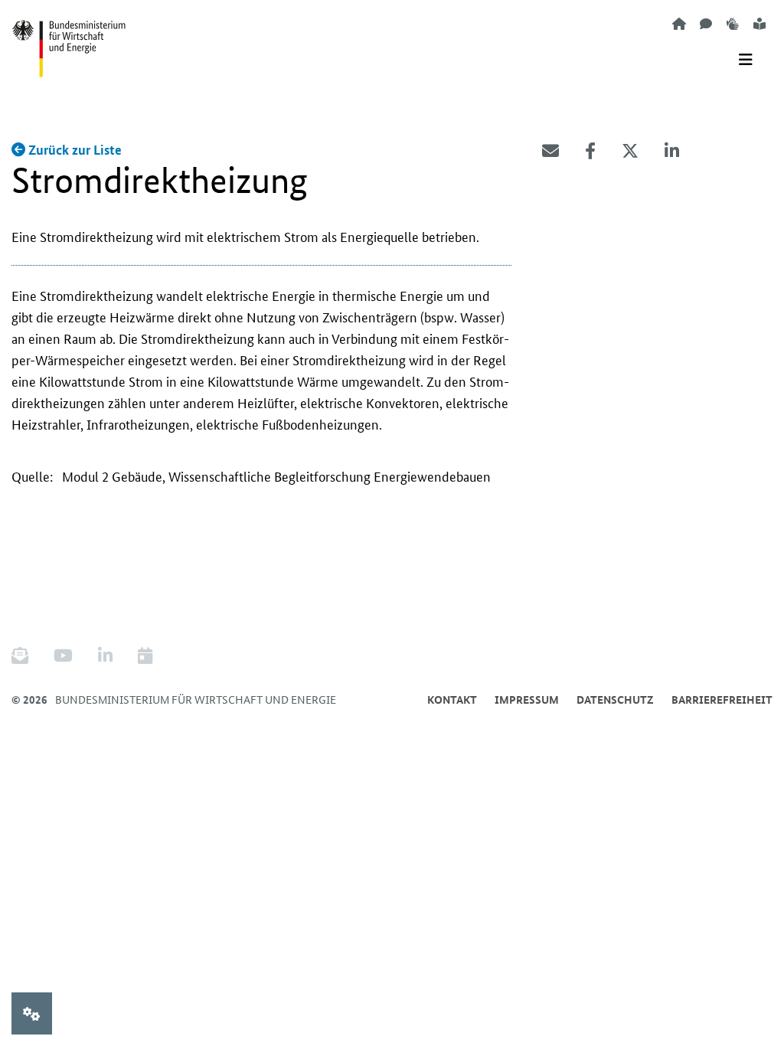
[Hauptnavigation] (745, 59)
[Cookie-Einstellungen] (31, 1013)
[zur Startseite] (679, 23)
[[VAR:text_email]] (550, 151)
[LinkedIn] (672, 151)
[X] (630, 151)
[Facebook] (590, 151)
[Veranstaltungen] (145, 656)
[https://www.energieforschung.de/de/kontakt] (706, 23)
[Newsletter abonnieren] (25, 656)
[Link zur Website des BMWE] (68, 39)
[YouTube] (63, 656)
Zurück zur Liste (73, 150)
